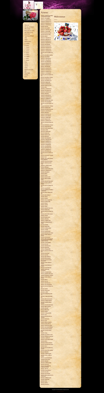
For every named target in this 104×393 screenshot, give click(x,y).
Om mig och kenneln (29, 27)
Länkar (26, 67)
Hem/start (27, 25)
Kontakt (26, 75)
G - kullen (27, 54)
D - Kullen (27, 49)
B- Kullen (27, 45)
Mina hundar (27, 28)
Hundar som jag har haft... (29, 70)
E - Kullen (27, 51)
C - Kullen (27, 47)
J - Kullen (27, 60)
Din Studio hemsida (60, 391)
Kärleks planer (28, 41)
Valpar (26, 39)
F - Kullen (27, 52)
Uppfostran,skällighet (29, 36)
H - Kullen (27, 56)
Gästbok (26, 66)
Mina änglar (27, 73)
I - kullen (27, 58)
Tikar (26, 37)
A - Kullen (27, 43)
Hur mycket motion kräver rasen (29, 33)
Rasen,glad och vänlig (29, 30)
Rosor (26, 76)
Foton (26, 62)
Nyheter (26, 64)
